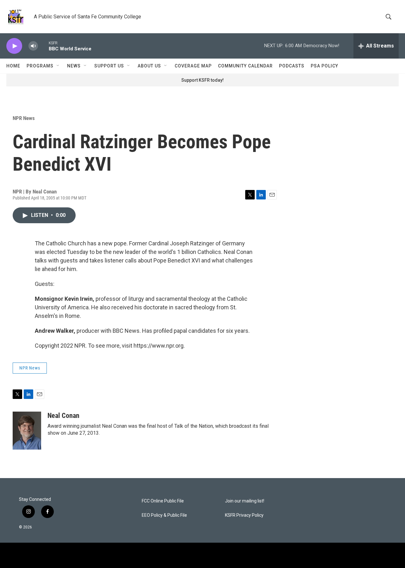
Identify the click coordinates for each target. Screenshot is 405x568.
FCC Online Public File (163, 501)
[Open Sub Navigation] (58, 65)
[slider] (43, 45)
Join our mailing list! (244, 501)
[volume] (33, 46)
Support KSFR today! (202, 80)
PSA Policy (324, 65)
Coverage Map (193, 65)
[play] (14, 46)
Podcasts (291, 65)
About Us (149, 65)
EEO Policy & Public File (164, 515)
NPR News (24, 118)
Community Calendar (245, 65)
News (74, 65)
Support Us (109, 65)
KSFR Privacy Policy (244, 515)
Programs (40, 65)
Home (13, 65)
